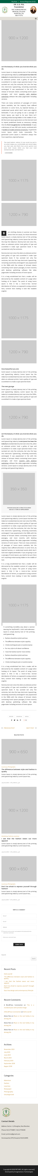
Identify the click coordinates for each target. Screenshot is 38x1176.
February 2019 (8, 1061)
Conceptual (19, 716)
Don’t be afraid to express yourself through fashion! (19, 888)
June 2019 (7, 1055)
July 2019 (7, 1052)
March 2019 (7, 1058)
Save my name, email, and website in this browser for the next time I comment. (17, 932)
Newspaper (7, 1089)
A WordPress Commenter (12, 1012)
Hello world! (8, 974)
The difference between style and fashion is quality (19, 770)
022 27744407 (10, 1130)
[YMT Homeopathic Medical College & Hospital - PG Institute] (4, 12)
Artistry (11, 716)
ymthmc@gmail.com (13, 1134)
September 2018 (9, 1063)
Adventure (4, 836)
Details (27, 716)
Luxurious (4, 767)
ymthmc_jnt (16, 783)
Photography (11, 767)
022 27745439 (20, 1130)
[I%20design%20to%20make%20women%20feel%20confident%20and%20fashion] (11, 720)
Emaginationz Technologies (23, 1172)
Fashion (10, 836)
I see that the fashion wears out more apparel (19, 840)
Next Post (30, 728)
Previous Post (9, 728)
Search (3, 955)
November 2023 (9, 1049)
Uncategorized (9, 1094)
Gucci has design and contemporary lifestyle (18, 990)
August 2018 (8, 1066)
